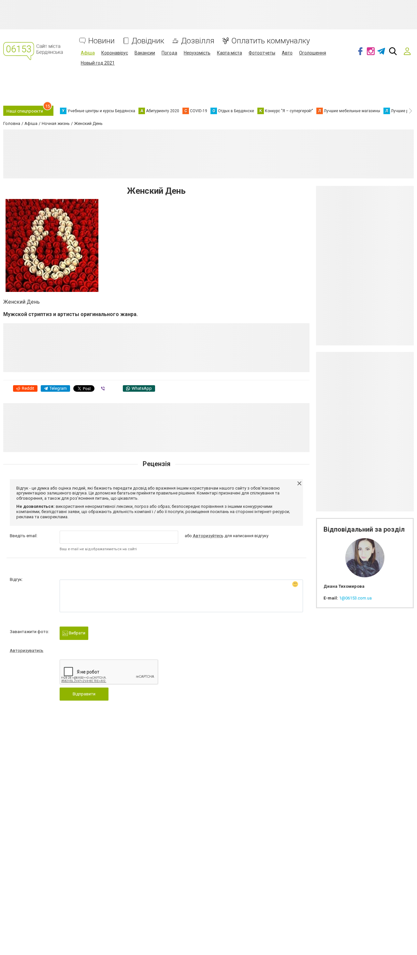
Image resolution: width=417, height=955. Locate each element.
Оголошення (312, 52)
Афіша (88, 52)
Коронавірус (114, 52)
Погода (169, 52)
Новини (101, 41)
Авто (287, 52)
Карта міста (229, 52)
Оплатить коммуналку (270, 41)
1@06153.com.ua (355, 598)
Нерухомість (197, 52)
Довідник (148, 41)
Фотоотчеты (262, 52)
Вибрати (76, 632)
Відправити (84, 693)
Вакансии (145, 52)
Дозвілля (197, 41)
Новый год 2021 (98, 63)
